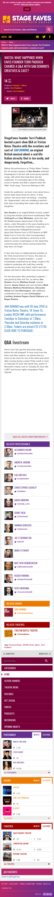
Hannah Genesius (23, 525)
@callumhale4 (23, 479)
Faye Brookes (18, 762)
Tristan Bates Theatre (26, 630)
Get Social (9, 700)
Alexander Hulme (23, 450)
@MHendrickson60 (25, 567)
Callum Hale (20, 475)
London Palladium (20, 843)
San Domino (20, 609)
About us (47, 884)
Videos (24, 85)
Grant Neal (20, 512)
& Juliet (16, 808)
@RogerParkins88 (24, 579)
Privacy (39, 884)
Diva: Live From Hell (21, 797)
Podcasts (9, 713)
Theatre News (11, 687)
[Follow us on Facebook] (50, 37)
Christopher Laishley (25, 487)
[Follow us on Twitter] (44, 37)
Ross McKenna (21, 588)
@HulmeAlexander (25, 454)
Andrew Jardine (22, 462)
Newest (37, 734)
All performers (10, 772)
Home (7, 674)
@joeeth (20, 542)
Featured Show (15, 645)
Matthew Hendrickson (25, 563)
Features (16, 85)
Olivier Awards (12, 681)
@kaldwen (21, 491)
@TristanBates (23, 634)
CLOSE (27, 9)
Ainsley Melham (19, 741)
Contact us (6, 888)
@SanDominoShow (25, 613)
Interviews (10, 720)
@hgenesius (22, 529)
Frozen (16, 787)
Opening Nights (12, 726)
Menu (4, 37)
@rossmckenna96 (24, 592)
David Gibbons (21, 500)
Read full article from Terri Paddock (29, 436)
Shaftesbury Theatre (22, 832)
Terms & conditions (27, 884)
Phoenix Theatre (20, 853)
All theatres (9, 864)
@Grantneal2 (22, 516)
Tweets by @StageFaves (10, 876)
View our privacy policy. (30, 4)
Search (46, 660)
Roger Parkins (21, 575)
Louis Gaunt (18, 751)
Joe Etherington (22, 538)
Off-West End (28, 645)
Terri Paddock (16, 88)
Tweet (12, 98)
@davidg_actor (23, 504)
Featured (46, 734)
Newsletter (38, 37)
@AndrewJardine (24, 466)
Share (26, 98)
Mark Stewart (21, 550)
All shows (8, 818)
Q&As (37, 645)
